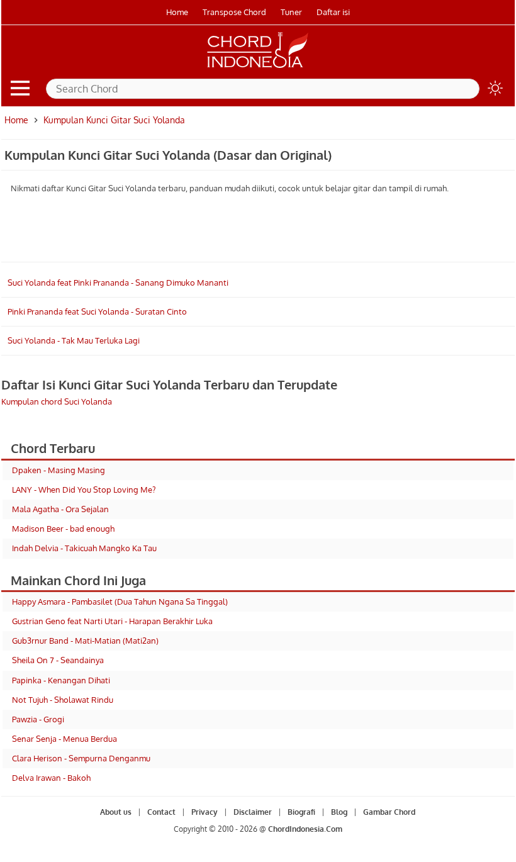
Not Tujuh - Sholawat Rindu (62, 700)
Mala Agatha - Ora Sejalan (60, 509)
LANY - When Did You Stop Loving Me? (83, 489)
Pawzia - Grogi (38, 719)
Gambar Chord (389, 812)
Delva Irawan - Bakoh (51, 778)
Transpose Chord (234, 12)
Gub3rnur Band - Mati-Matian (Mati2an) (85, 640)
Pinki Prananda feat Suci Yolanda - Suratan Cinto (97, 311)
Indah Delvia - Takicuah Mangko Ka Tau (84, 548)
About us (116, 812)
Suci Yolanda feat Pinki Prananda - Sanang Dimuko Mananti (118, 282)
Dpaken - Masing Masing (58, 470)
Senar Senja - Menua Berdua (64, 739)
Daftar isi (333, 12)
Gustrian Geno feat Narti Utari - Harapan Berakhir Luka (112, 621)
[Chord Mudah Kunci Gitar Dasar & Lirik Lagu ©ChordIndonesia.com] (258, 68)
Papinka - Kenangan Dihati (61, 680)
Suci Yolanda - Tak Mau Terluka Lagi (74, 340)
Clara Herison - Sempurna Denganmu (81, 758)
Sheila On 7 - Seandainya (58, 660)
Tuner (291, 12)
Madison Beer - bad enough (63, 528)
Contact (161, 812)
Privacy (204, 812)
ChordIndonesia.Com (305, 829)
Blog (339, 812)
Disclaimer (252, 812)
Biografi (301, 812)
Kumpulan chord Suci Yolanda (56, 401)
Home (177, 12)
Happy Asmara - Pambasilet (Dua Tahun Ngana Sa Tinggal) (120, 601)
